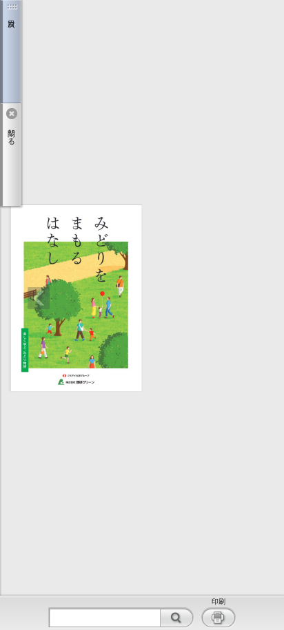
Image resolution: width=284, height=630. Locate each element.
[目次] (10, 51)
